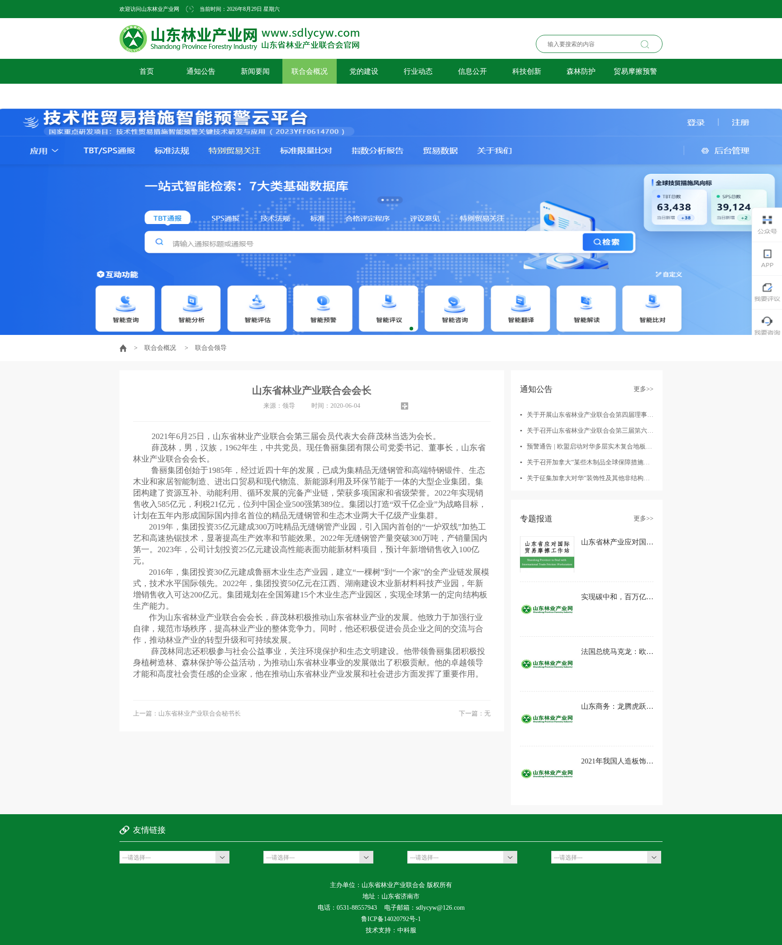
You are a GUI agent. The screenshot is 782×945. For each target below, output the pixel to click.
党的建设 (363, 71)
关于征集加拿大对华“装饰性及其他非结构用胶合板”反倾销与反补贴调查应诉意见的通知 (650, 478)
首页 (146, 71)
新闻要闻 (255, 71)
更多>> (643, 389)
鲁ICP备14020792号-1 (391, 919)
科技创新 (526, 71)
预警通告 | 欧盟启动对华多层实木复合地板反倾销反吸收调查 (611, 446)
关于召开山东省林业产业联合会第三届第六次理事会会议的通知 (615, 430)
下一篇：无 (475, 713)
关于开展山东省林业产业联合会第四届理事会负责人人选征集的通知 (622, 414)
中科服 (406, 930)
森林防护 (581, 71)
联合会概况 (309, 71)
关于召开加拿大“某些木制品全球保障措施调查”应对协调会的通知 (618, 462)
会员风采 (146, 96)
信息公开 (472, 71)
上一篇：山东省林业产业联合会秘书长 (187, 713)
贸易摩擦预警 (635, 71)
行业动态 (418, 71)
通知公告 (200, 71)
